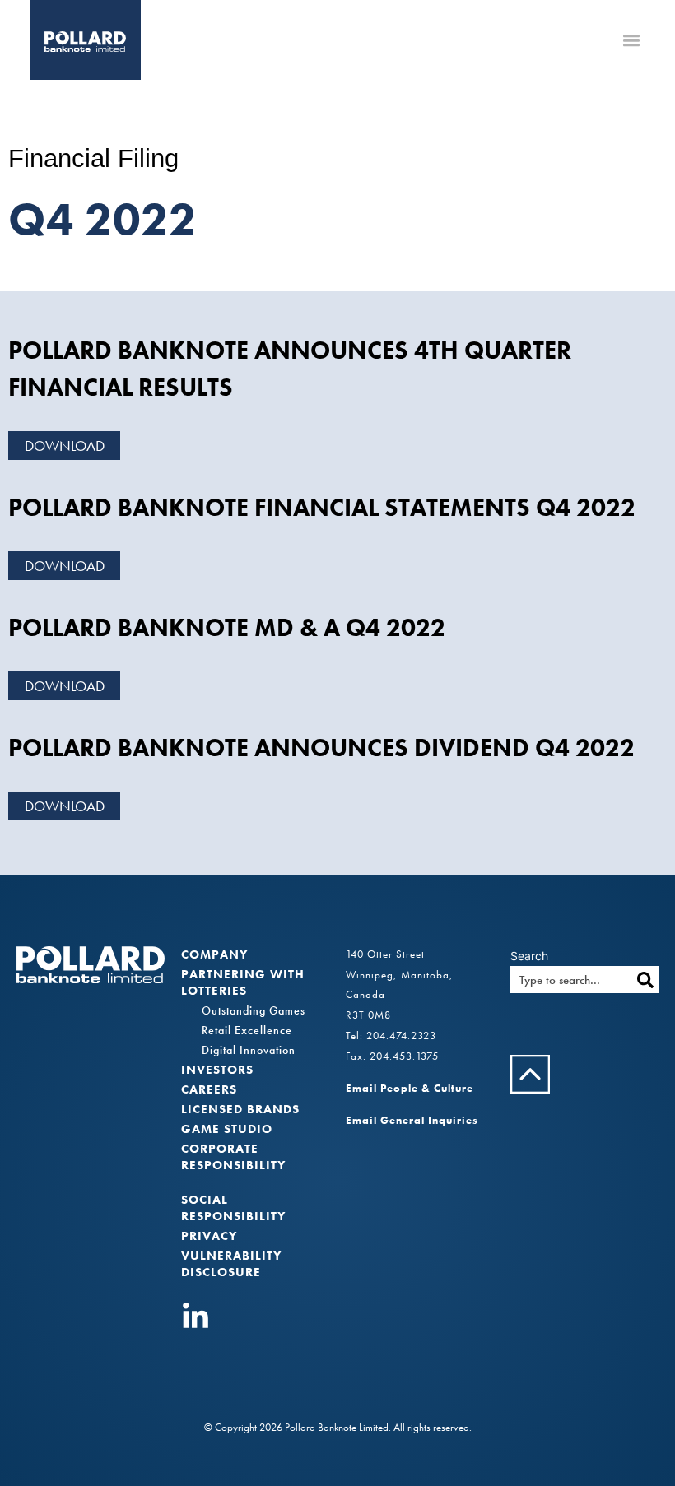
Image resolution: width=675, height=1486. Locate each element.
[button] (631, 39)
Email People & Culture (409, 1088)
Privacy (209, 1236)
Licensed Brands (240, 1109)
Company (214, 954)
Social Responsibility (233, 1207)
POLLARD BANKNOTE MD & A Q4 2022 (226, 627)
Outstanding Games (253, 1010)
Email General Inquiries (412, 1120)
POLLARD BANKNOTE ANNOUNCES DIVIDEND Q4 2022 (321, 748)
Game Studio (226, 1129)
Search (529, 956)
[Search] (645, 979)
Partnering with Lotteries (243, 982)
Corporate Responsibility (233, 1156)
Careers (209, 1089)
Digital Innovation (249, 1050)
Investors (217, 1069)
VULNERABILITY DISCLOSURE (231, 1263)
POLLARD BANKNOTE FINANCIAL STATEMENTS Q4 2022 (321, 507)
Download (65, 445)
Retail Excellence (247, 1030)
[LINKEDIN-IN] (195, 1317)
